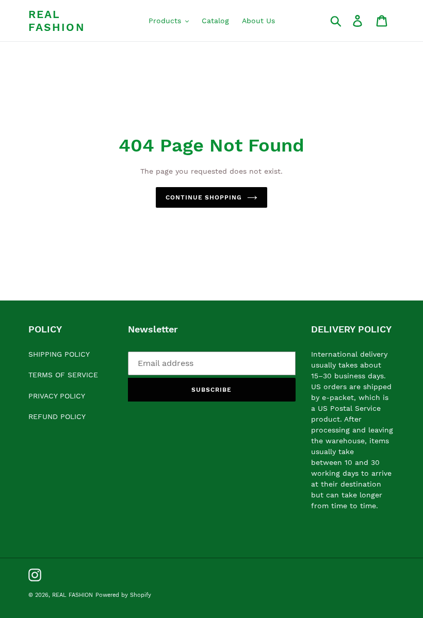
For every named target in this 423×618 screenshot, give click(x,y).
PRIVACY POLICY (56, 396)
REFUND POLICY (57, 416)
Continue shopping (204, 197)
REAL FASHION (56, 21)
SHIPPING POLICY (59, 354)
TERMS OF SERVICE (63, 375)
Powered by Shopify (123, 595)
